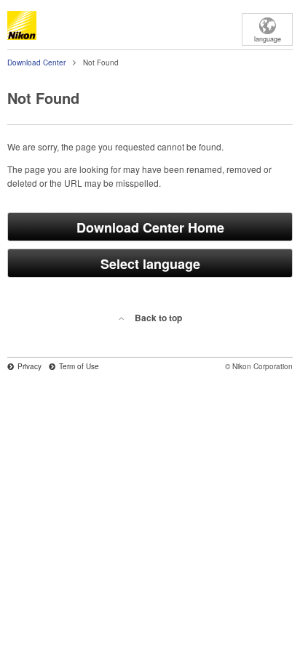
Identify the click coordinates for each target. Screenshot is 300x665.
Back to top (158, 317)
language (267, 39)
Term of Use (79, 366)
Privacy (29, 366)
